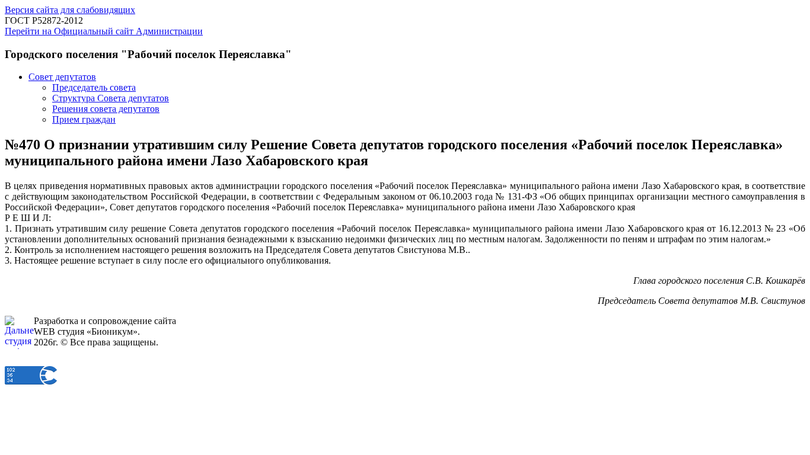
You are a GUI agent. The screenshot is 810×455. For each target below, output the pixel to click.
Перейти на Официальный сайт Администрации (104, 31)
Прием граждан (84, 119)
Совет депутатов (62, 77)
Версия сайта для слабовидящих (70, 10)
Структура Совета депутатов (110, 98)
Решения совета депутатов (106, 109)
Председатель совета (94, 87)
